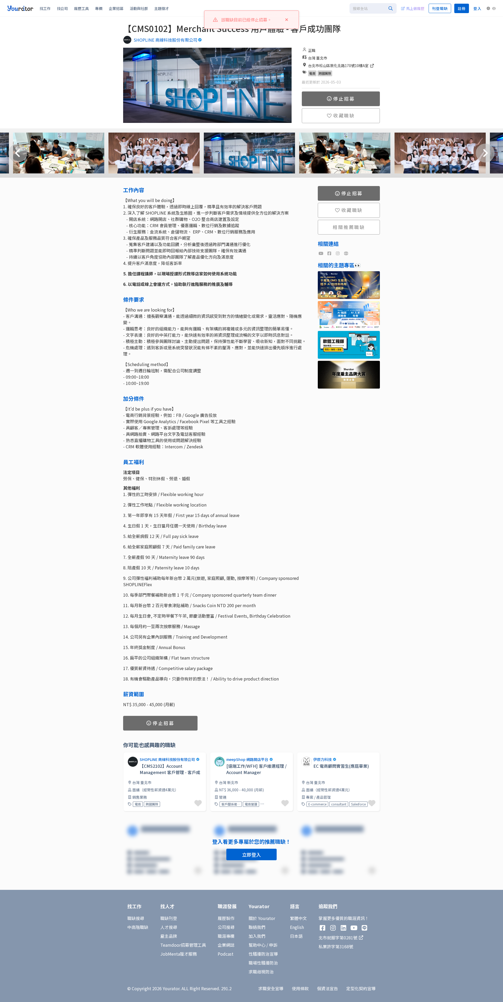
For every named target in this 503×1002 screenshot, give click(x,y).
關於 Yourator (262, 918)
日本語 (296, 936)
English (297, 927)
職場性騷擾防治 (263, 963)
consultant (338, 804)
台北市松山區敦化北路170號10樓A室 (338, 65)
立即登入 (251, 854)
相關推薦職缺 (349, 227)
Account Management (271, 804)
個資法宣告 (327, 988)
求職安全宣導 (270, 988)
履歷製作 (226, 918)
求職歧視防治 (261, 971)
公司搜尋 (226, 927)
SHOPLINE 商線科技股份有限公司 (165, 40)
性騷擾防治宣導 (263, 954)
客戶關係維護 (230, 804)
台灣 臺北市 (317, 58)
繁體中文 (298, 918)
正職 (311, 50)
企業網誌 (226, 945)
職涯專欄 (226, 936)
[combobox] (373, 8)
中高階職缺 (137, 927)
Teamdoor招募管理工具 (183, 945)
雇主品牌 (168, 936)
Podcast (225, 954)
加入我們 (257, 936)
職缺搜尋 (135, 918)
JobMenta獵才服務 (178, 954)
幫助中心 (257, 945)
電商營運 (251, 804)
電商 (312, 73)
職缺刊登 (168, 918)
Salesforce (358, 804)
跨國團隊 (325, 73)
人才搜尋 (168, 927)
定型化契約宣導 (361, 988)
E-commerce (317, 804)
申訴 (273, 945)
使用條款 (300, 988)
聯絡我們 (257, 927)
